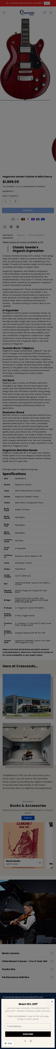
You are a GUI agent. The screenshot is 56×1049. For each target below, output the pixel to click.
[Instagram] (31, 1041)
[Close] (52, 1001)
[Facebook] (25, 1041)
